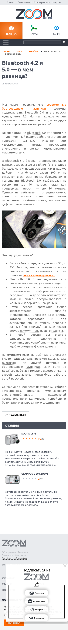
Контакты (20, 555)
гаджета (57, 330)
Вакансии (7, 555)
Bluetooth (34, 132)
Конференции (41, 2)
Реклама (23, 552)
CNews (11, 2)
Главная (6, 51)
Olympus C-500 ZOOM (34, 473)
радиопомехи (55, 192)
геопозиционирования (39, 275)
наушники (33, 366)
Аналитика (24, 2)
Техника (11, 33)
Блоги (19, 51)
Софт (56, 33)
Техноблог (33, 51)
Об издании (9, 552)
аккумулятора (29, 330)
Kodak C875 (28, 433)
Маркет (57, 2)
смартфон (9, 362)
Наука (34, 33)
